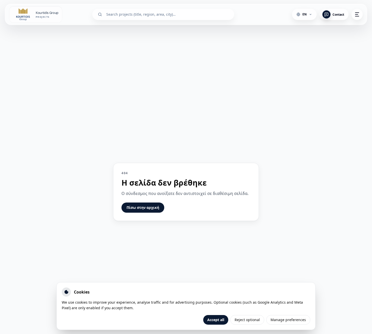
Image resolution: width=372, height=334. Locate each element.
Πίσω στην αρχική (143, 207)
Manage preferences (288, 319)
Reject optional (247, 319)
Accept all (215, 319)
